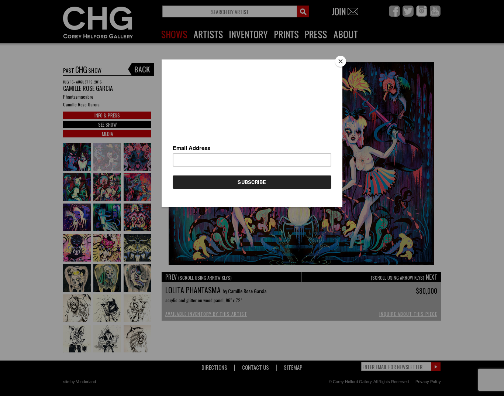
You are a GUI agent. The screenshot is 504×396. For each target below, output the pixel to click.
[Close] (340, 61)
